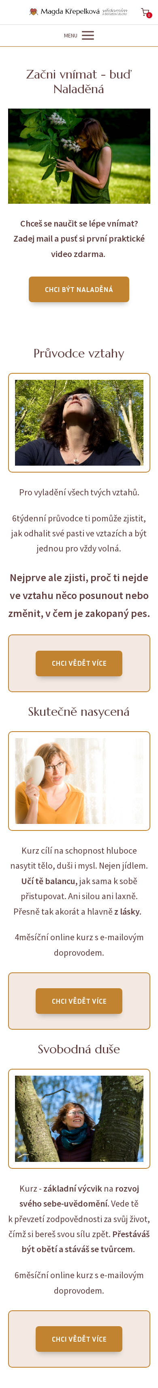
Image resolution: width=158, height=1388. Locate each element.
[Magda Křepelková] (79, 12)
